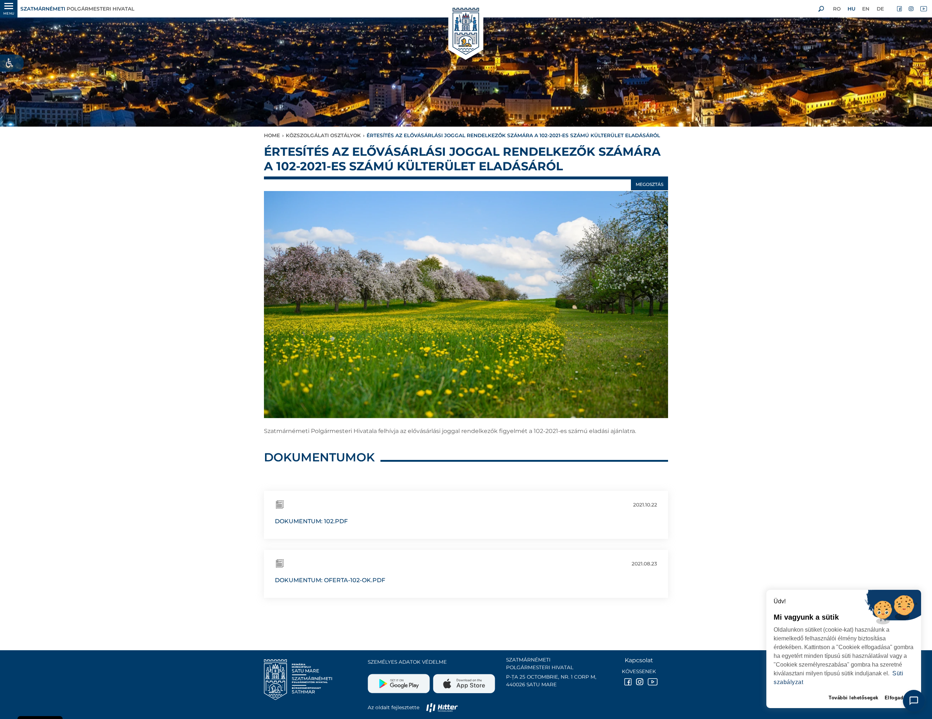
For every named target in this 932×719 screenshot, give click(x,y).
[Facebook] (900, 9)
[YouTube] (923, 9)
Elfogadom (898, 697)
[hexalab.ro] (442, 707)
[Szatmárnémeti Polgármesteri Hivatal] (465, 32)
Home (272, 135)
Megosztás (649, 184)
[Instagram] (912, 9)
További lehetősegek (853, 697)
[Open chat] (914, 701)
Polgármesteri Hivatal (77, 9)
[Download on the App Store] (463, 681)
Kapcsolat (639, 660)
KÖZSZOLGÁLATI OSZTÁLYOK (323, 135)
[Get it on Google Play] (399, 681)
